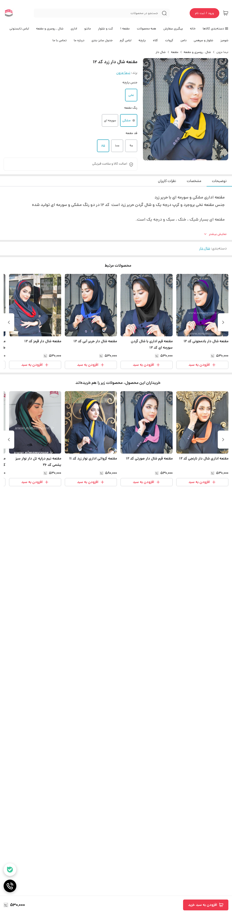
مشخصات (194, 181)
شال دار (161, 52)
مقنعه (174, 52)
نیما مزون (222, 52)
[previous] (223, 322)
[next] (8, 322)
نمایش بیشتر (218, 234)
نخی (131, 95)
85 (103, 146)
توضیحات (219, 181)
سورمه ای (110, 120)
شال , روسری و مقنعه (197, 52)
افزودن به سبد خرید (202, 904)
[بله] (10, 869)
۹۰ (131, 146)
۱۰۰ (117, 146)
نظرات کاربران (167, 181)
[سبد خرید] (225, 13)
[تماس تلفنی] (10, 886)
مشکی (126, 120)
